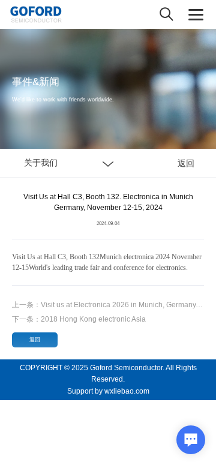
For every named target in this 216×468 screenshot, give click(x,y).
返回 (186, 163)
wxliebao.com (126, 391)
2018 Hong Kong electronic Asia (79, 319)
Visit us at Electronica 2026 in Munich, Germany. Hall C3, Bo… (108, 305)
